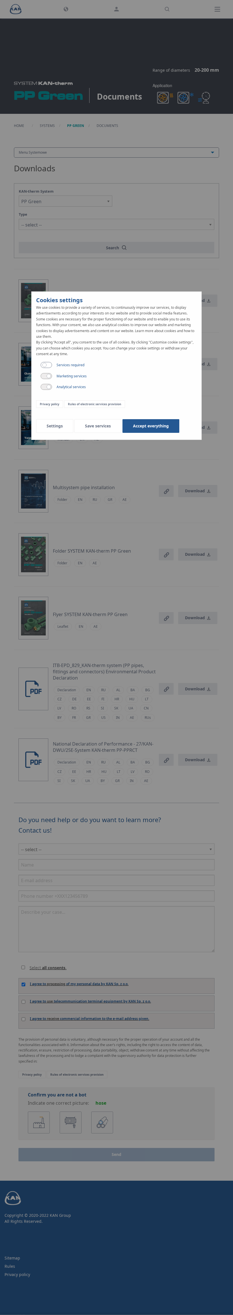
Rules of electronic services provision (94, 404)
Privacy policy (49, 404)
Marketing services (72, 376)
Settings (55, 426)
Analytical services (71, 386)
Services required (70, 365)
